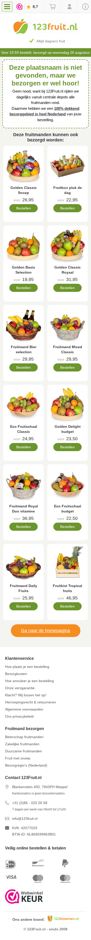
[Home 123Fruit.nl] (45, 32)
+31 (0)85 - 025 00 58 (29, 803)
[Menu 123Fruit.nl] (8, 6)
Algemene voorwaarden (24, 709)
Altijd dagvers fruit (50, 41)
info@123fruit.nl (24, 819)
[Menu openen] (7, 6)
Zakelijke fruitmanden (22, 744)
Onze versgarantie (20, 688)
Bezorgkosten (16, 674)
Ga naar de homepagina (45, 630)
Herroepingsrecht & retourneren (30, 702)
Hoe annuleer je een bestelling (29, 681)
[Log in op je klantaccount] (69, 6)
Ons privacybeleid (19, 716)
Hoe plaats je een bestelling (27, 667)
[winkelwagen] (52, 6)
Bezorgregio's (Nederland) (26, 765)
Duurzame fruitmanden (23, 751)
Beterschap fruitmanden (24, 737)
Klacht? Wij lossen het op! (25, 695)
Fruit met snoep (17, 758)
